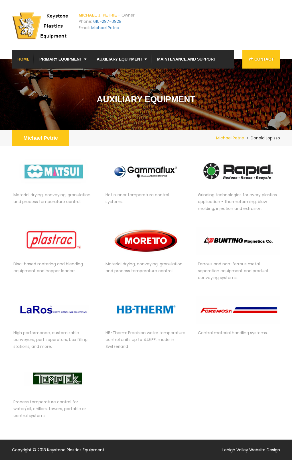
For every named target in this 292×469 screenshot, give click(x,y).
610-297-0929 (107, 21)
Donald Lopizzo (265, 138)
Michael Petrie (105, 28)
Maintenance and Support (186, 59)
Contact (264, 59)
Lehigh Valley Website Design (251, 450)
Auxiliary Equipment (120, 59)
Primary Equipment (60, 59)
